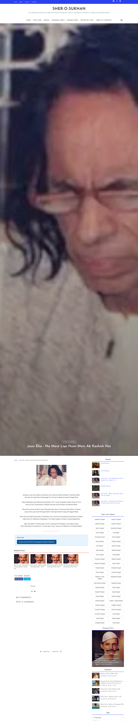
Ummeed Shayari (100, 614)
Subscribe (34, 1)
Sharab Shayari (99, 601)
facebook (19, 579)
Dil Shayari (116, 532)
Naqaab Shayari (116, 583)
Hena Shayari (100, 554)
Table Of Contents (104, 20)
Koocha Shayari (116, 572)
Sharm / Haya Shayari (116, 601)
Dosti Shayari (116, 537)
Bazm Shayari (100, 528)
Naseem (62, 450)
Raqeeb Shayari (99, 592)
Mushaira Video (58, 20)
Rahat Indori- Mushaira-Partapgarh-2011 (111, 704)
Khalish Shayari (116, 559)
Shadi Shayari (100, 596)
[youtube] (113, 1)
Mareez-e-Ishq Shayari (99, 578)
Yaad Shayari (100, 618)
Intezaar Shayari (100, 559)
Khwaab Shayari (116, 568)
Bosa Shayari (100, 532)
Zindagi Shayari (99, 623)
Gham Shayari (116, 546)
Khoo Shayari (100, 572)
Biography (97, 717)
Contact (27, 1)
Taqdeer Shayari (116, 605)
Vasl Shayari (116, 614)
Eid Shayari (100, 546)
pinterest (35, 579)
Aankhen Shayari (100, 519)
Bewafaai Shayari (116, 528)
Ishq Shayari (105, 463)
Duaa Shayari (100, 541)
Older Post (55, 651)
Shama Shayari (116, 596)
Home (15, 1)
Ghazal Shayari (116, 550)
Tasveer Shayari (116, 609)
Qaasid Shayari (99, 587)
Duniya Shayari (116, 541)
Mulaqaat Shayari (116, 577)
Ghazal (46, 20)
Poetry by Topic (87, 20)
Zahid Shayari (116, 618)
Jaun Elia (72, 442)
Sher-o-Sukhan (69, 9)
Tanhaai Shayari (100, 605)
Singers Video (72, 20)
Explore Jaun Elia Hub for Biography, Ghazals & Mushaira (36, 542)
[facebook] (120, 1)
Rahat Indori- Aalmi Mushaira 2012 (110, 689)
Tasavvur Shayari (100, 609)
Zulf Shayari (105, 471)
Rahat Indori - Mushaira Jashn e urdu (110, 696)
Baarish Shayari (116, 524)
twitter (28, 579)
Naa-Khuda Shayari (100, 583)
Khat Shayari (116, 563)
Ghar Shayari (100, 550)
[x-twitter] (116, 1)
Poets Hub (37, 20)
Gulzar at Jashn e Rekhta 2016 (109, 673)
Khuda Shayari (106, 486)
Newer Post (46, 651)
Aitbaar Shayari (99, 524)
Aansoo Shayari (116, 519)
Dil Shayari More (100, 537)
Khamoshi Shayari (99, 563)
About (21, 1)
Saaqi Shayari (116, 592)
